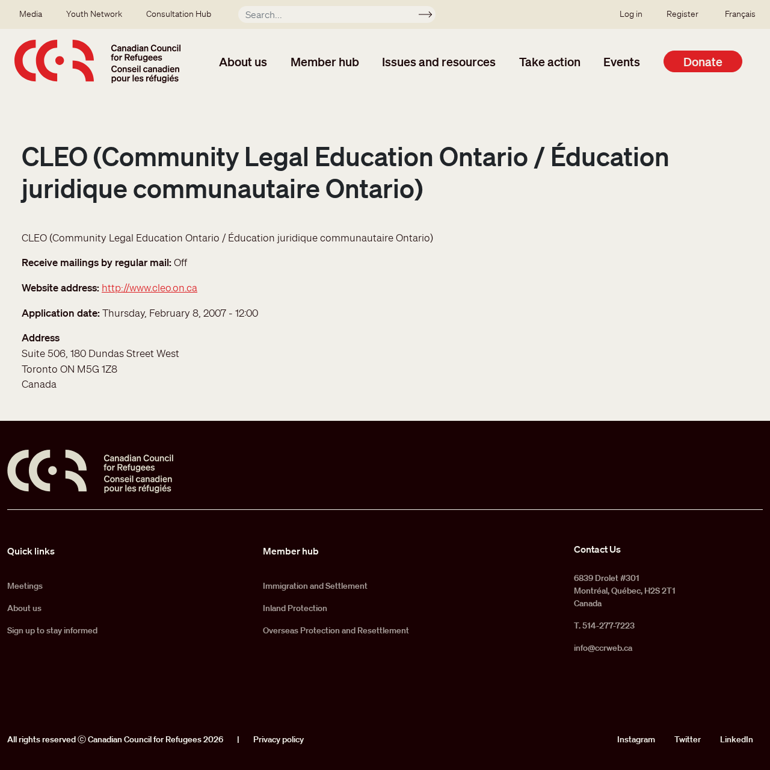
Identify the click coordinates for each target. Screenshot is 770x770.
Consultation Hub (178, 13)
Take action (550, 61)
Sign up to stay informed (52, 630)
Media (30, 13)
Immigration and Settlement (315, 585)
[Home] (97, 61)
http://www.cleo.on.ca (149, 287)
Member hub (325, 61)
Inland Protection (295, 608)
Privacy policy (278, 739)
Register (682, 13)
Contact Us (597, 549)
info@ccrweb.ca (603, 647)
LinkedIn (736, 739)
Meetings (25, 585)
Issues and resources (439, 61)
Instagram (636, 739)
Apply (430, 16)
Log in (631, 13)
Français (740, 13)
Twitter (687, 739)
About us (243, 61)
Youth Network (94, 13)
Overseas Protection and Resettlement (336, 630)
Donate (702, 61)
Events (621, 61)
